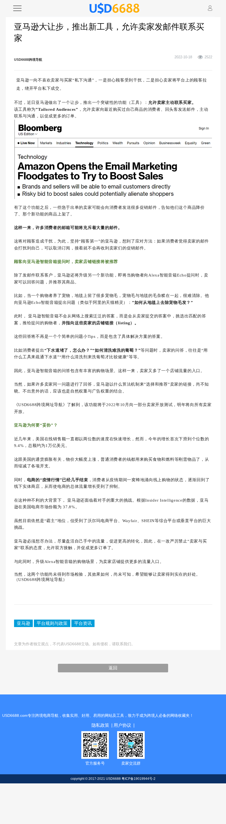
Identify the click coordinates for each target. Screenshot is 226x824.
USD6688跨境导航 (28, 60)
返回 (113, 666)
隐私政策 (103, 723)
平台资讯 (69, 622)
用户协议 (120, 723)
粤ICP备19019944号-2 (138, 775)
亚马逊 (22, 622)
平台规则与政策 (44, 622)
